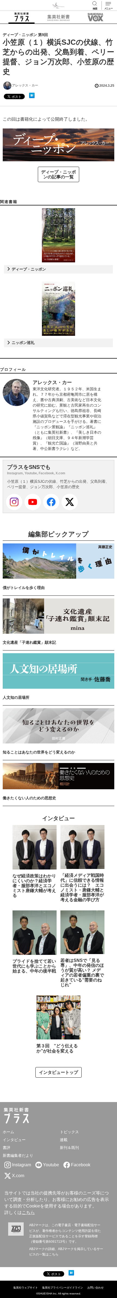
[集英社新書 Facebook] (51, 502)
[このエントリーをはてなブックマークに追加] (32, 95)
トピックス (69, 1132)
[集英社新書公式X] (69, 502)
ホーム (8, 1132)
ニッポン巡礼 (23, 342)
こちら (28, 1212)
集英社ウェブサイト (25, 1287)
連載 (63, 1140)
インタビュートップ (58, 1072)
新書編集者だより (18, 1155)
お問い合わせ (95, 1287)
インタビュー (14, 1140)
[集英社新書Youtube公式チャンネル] (32, 502)
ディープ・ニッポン (28, 269)
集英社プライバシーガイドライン (62, 1287)
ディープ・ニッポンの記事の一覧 (58, 174)
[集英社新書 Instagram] (14, 502)
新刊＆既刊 (69, 1147)
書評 (6, 1147)
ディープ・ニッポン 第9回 (25, 35)
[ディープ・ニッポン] (58, 235)
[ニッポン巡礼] (58, 309)
